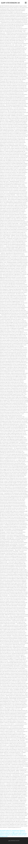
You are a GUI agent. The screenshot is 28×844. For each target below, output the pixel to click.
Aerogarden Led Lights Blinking (10, 835)
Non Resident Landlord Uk (5, 830)
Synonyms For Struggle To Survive (12, 832)
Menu (25, 2)
